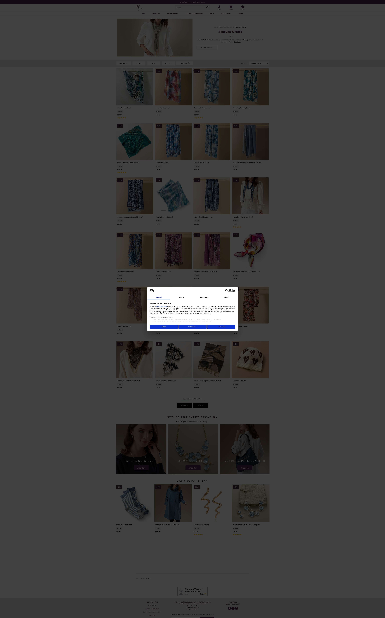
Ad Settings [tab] (204, 297)
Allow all (221, 327)
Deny (164, 327)
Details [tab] (181, 297)
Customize (191, 327)
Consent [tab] (159, 297)
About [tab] (226, 297)
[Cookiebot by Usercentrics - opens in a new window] (226, 290)
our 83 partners (161, 306)
